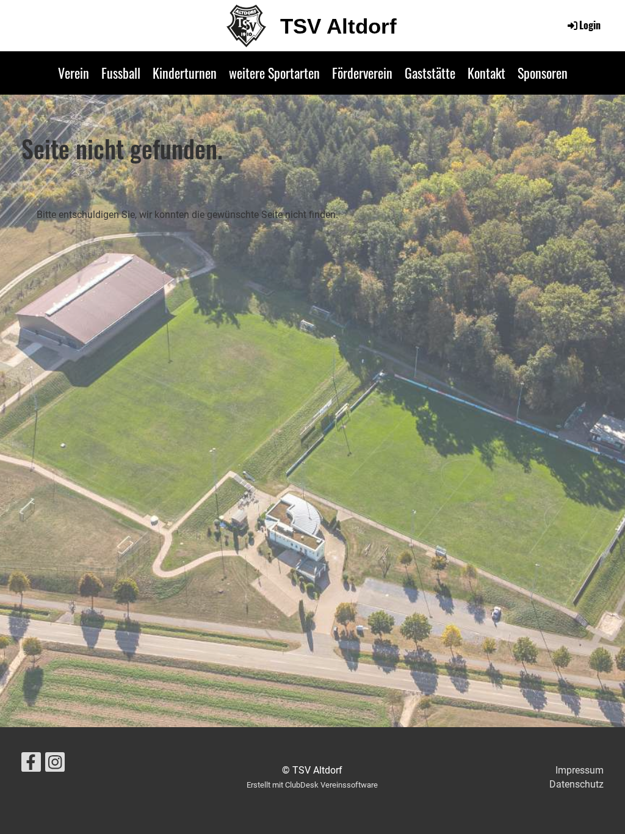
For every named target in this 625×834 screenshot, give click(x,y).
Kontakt (486, 72)
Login (590, 25)
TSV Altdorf (338, 26)
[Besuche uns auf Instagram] (55, 765)
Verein (73, 72)
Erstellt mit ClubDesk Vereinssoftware (312, 784)
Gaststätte (430, 72)
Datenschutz (576, 784)
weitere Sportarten (274, 72)
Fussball (120, 72)
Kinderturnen (185, 72)
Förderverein (362, 72)
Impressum (579, 770)
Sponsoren (543, 72)
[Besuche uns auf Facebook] (31, 765)
